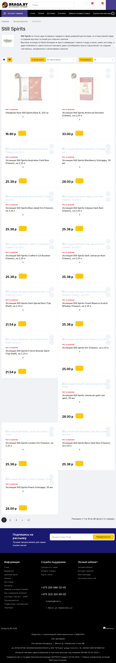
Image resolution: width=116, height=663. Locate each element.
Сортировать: (38, 59)
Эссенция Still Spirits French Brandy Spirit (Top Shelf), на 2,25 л (27, 352)
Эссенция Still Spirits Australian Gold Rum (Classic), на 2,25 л (27, 161)
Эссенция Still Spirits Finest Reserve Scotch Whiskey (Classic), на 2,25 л (85, 304)
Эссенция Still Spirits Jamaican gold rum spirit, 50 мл (83, 396)
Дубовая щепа (11, 575)
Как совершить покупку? (15, 593)
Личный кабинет (85, 567)
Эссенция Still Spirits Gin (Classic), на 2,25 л (85, 347)
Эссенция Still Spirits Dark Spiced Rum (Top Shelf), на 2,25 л (28, 304)
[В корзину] (22, 133)
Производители (20, 21)
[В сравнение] (51, 76)
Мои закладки (84, 575)
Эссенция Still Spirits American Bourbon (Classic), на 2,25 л (83, 114)
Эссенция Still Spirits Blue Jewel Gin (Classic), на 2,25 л (30, 209)
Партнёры (8, 608)
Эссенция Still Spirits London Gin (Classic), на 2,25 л (29, 444)
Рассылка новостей (87, 578)
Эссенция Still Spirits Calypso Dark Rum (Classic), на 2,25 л (82, 209)
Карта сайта (46, 575)
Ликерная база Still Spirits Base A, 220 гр (27, 112)
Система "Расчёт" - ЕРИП (16, 597)
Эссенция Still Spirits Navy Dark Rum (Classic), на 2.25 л (86, 444)
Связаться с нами (49, 567)
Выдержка (9, 571)
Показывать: (86, 59)
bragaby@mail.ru (53, 601)
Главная (5, 21)
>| (28, 520)
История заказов (86, 571)
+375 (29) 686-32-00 (53, 587)
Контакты (8, 586)
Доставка (8, 582)
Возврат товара (48, 571)
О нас (6, 567)
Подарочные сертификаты (16, 604)
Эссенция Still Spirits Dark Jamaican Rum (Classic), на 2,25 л (83, 257)
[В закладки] (51, 70)
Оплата (7, 578)
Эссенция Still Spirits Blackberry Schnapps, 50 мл (86, 161)
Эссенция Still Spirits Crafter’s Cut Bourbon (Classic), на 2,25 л (28, 257)
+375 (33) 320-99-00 (53, 594)
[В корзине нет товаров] (111, 5)
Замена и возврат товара (16, 589)
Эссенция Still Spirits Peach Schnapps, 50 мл (29, 487)
